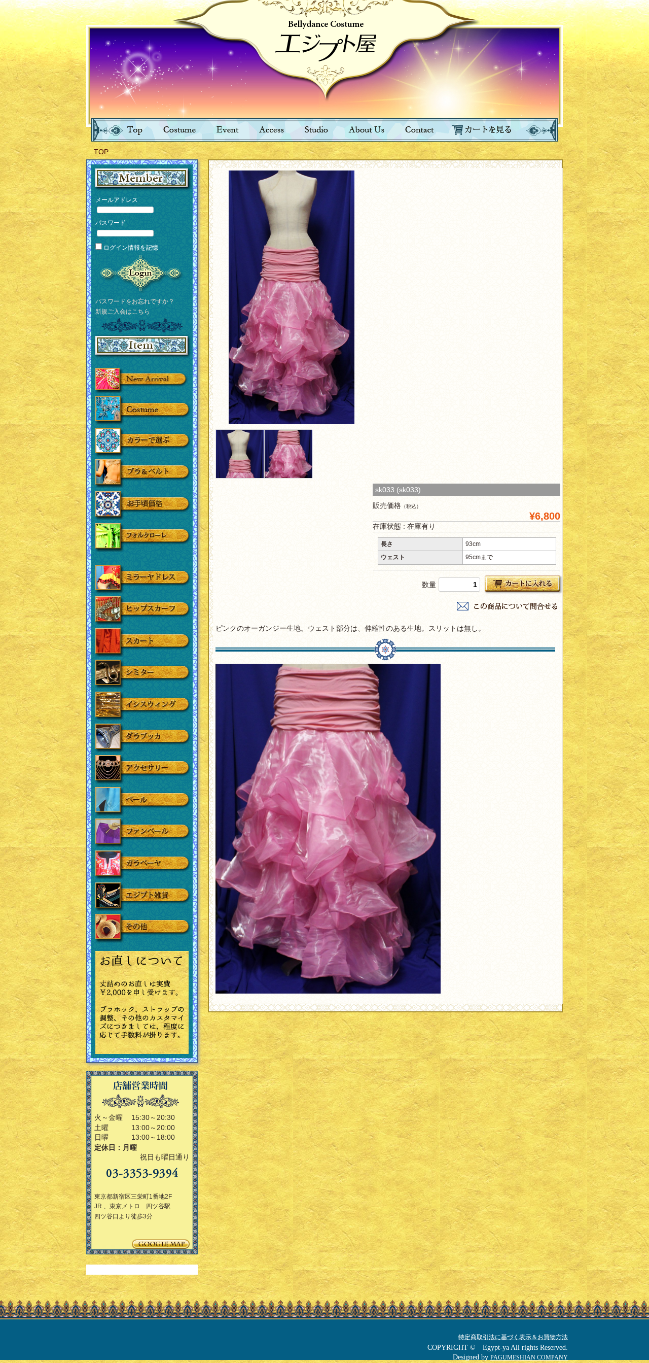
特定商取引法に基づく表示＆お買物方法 (513, 1337)
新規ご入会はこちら (122, 311)
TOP (101, 152)
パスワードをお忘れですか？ (134, 301)
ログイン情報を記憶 (130, 247)
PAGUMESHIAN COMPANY (529, 1357)
